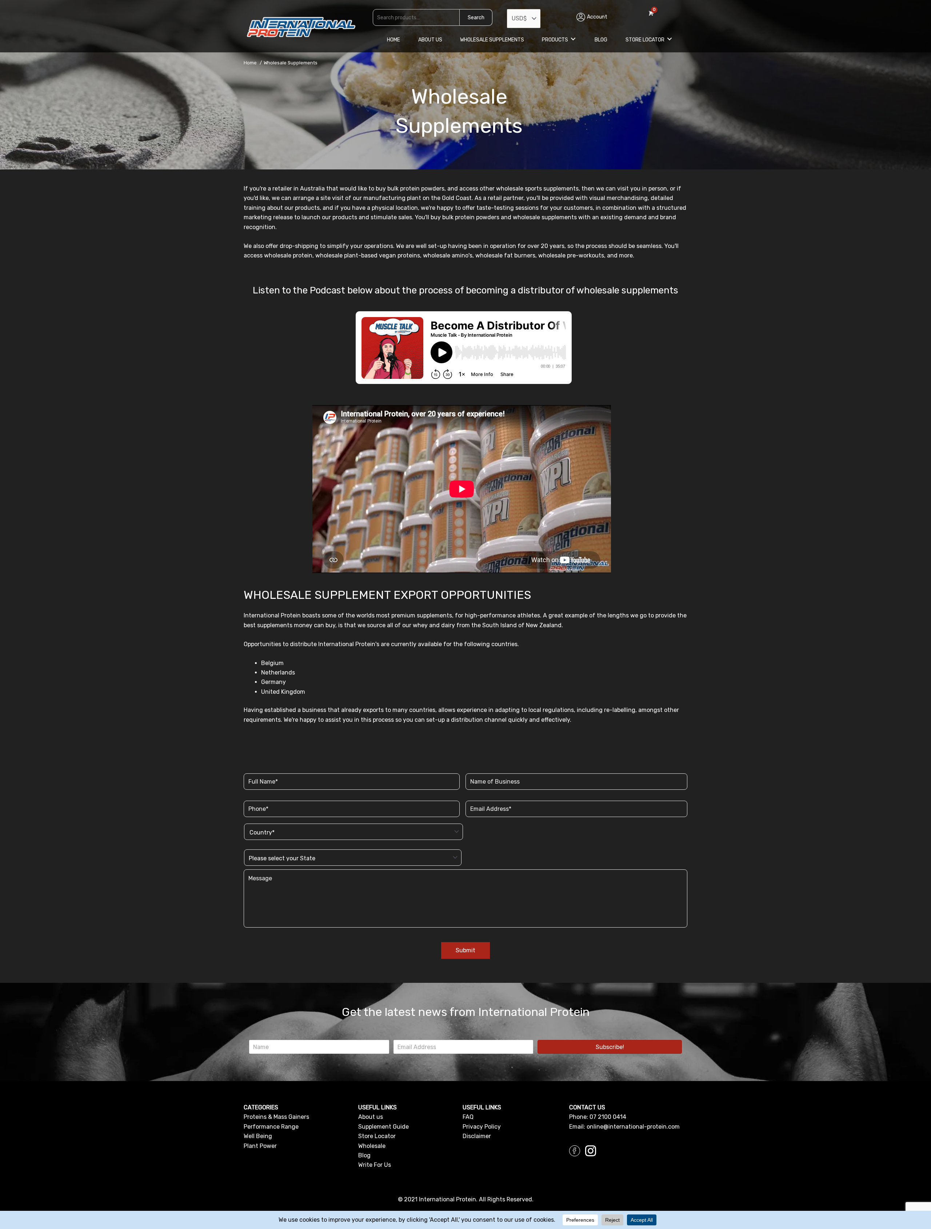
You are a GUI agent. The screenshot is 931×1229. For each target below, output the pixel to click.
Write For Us (374, 1164)
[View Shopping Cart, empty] (650, 13)
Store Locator (377, 1136)
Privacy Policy (482, 1126)
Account (597, 17)
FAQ (468, 1116)
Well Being (258, 1136)
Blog (364, 1155)
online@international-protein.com (633, 1126)
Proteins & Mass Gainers (276, 1116)
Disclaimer (477, 1136)
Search (476, 18)
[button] (610, 1047)
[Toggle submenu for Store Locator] (669, 39)
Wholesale (371, 1145)
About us (370, 1116)
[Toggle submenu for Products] (573, 39)
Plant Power (260, 1145)
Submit (465, 950)
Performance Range (271, 1126)
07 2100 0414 (608, 1116)
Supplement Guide (383, 1126)
